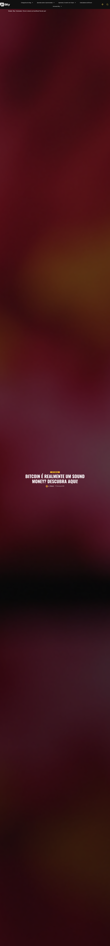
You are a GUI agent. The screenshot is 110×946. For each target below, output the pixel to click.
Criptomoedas (55, 472)
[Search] (107, 5)
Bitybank (52, 486)
